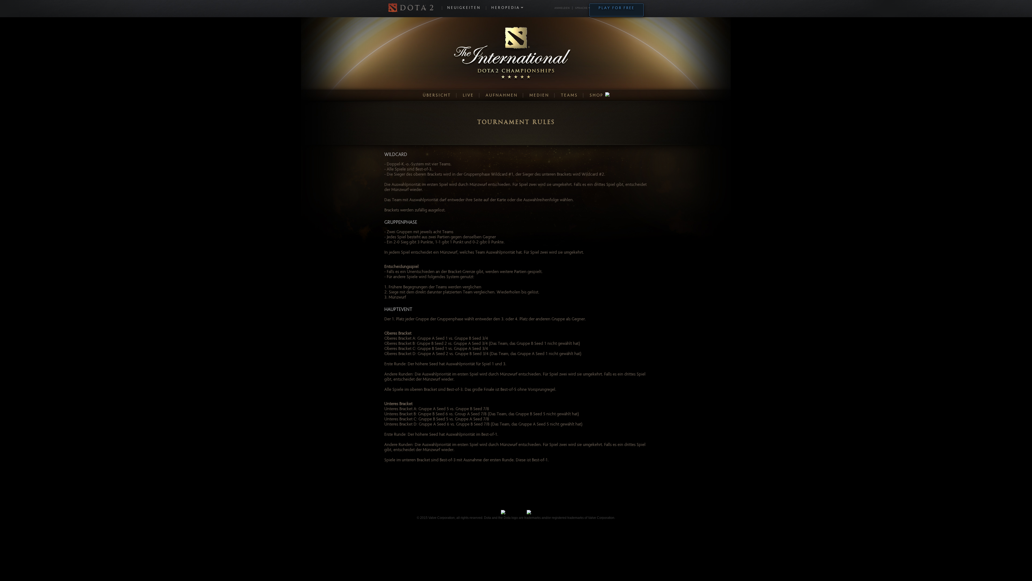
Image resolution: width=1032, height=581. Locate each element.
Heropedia (505, 8)
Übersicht (437, 95)
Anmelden (562, 8)
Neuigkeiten (464, 8)
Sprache (581, 8)
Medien (539, 95)
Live (468, 95)
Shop (597, 95)
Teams (569, 95)
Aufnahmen (502, 95)
